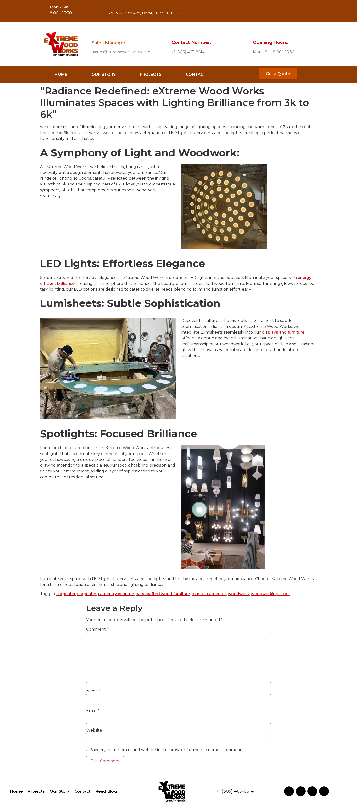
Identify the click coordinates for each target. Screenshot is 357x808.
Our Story (104, 74)
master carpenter (209, 593)
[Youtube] (238, 11)
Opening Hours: (270, 42)
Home (61, 74)
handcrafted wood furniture (163, 593)
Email (93, 711)
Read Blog (106, 791)
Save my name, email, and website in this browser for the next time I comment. (166, 750)
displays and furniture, (283, 332)
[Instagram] (212, 11)
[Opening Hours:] (256, 32)
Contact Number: (191, 42)
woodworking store (270, 593)
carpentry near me (116, 593)
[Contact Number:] (175, 32)
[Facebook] (200, 11)
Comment (97, 629)
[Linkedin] (225, 11)
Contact (196, 74)
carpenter (66, 593)
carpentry (86, 593)
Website (94, 730)
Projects (151, 74)
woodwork (238, 593)
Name (93, 691)
